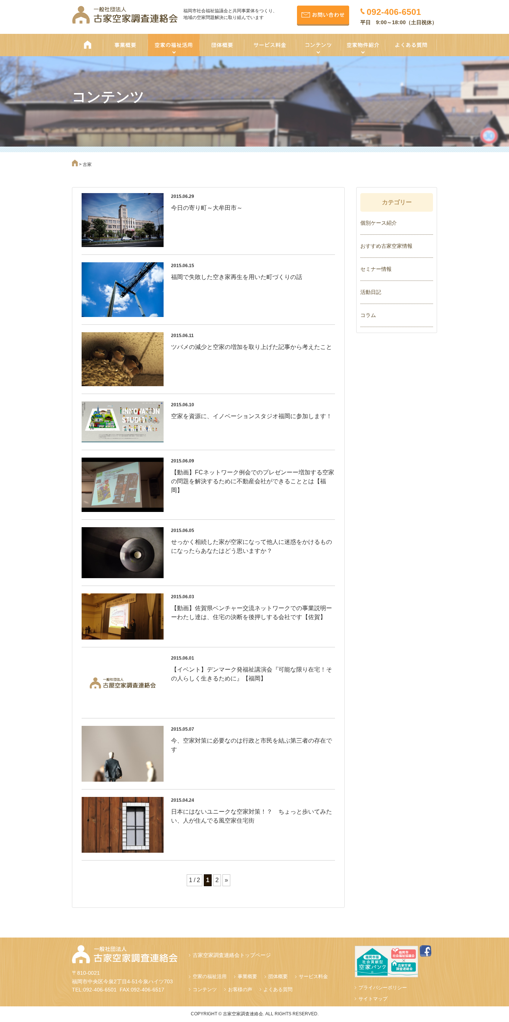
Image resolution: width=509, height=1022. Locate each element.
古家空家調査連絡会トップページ (232, 955)
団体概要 (278, 976)
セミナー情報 (376, 269)
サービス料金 (313, 976)
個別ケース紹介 (378, 223)
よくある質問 (278, 989)
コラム (368, 315)
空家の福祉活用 (210, 976)
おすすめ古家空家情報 (386, 246)
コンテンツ (205, 989)
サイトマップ (373, 999)
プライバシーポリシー (382, 987)
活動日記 (370, 292)
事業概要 (247, 976)
